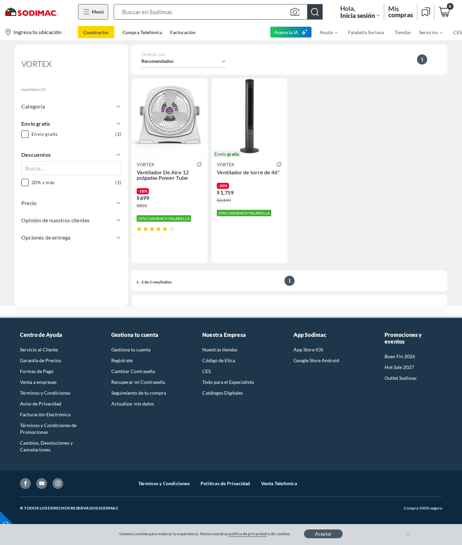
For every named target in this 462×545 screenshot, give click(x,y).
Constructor (96, 32)
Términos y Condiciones (45, 393)
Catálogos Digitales (222, 393)
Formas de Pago (36, 371)
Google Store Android (316, 360)
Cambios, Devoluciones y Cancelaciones (46, 446)
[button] (218, 12)
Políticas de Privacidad (225, 483)
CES (206, 371)
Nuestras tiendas (219, 349)
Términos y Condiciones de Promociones (48, 428)
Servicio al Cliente (39, 349)
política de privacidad (248, 533)
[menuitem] (324, 32)
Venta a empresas (38, 382)
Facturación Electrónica (45, 414)
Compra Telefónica (142, 32)
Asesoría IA (286, 32)
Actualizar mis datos (132, 403)
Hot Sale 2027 (399, 367)
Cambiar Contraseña (133, 371)
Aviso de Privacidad (40, 403)
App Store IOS (308, 349)
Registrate (122, 360)
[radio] (139, 228)
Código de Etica (218, 360)
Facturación (182, 32)
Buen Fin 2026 (400, 356)
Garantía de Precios (40, 360)
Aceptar (323, 534)
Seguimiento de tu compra (138, 393)
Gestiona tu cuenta (131, 349)
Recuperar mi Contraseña (138, 382)
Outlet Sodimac (401, 378)
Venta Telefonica (279, 483)
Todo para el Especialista (228, 382)
